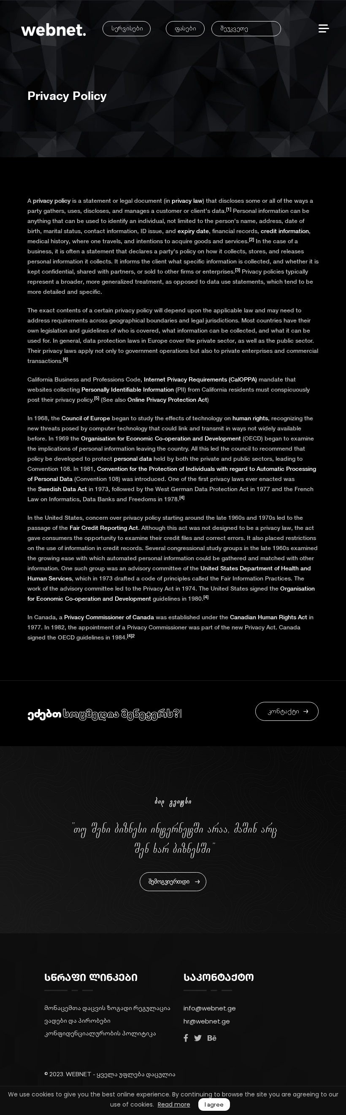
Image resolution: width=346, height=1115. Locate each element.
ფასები (185, 28)
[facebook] (186, 1038)
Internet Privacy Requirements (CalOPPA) (200, 379)
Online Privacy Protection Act (167, 399)
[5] (96, 397)
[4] (65, 359)
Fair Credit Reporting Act (104, 527)
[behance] (212, 1038)
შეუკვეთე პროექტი (234, 30)
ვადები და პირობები (77, 1020)
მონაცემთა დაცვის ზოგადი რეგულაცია (107, 1008)
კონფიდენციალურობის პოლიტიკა (100, 1033)
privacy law (187, 200)
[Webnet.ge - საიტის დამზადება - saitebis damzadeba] (53, 29)
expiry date (193, 231)
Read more (174, 1104)
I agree (214, 1104)
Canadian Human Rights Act (268, 617)
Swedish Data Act (62, 489)
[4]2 (131, 635)
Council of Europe (86, 418)
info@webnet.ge (210, 1008)
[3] (237, 269)
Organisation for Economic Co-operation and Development (161, 438)
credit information (285, 231)
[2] (251, 239)
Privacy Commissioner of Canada (109, 617)
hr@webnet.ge (207, 1021)
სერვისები (127, 28)
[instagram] (198, 1038)
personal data (133, 458)
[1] (228, 209)
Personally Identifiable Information (127, 389)
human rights (250, 418)
